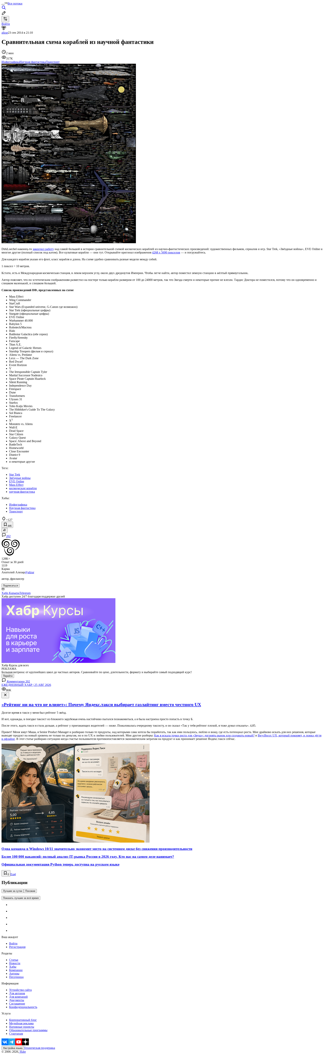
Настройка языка (12, 1048)
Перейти (8, 675)
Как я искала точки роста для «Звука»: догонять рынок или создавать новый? (204, 735)
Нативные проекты (21, 1026)
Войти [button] (6, 23)
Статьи (13, 959)
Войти (13, 943)
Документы (16, 1000)
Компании (16, 970)
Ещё (13, 874)
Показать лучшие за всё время (21, 898)
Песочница (16, 977)
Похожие (30, 891)
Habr (22, 1051)
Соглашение (17, 1003)
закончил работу (43, 249)
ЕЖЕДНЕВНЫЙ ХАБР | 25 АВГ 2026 (26, 684)
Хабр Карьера (10, 593)
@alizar (29, 572)
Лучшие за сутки (12, 891)
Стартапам (16, 1033)
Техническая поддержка (39, 1047)
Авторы (14, 973)
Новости (14, 963)
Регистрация (17, 947)
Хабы (12, 966)
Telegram (25, 593)
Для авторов (17, 993)
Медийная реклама (21, 1023)
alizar (5, 32)
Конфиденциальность (23, 1007)
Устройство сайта (20, 989)
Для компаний (18, 996)
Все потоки (15, 3)
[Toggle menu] (3, 4)
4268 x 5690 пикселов (166, 252)
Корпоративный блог (23, 1020)
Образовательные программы (28, 1030)
